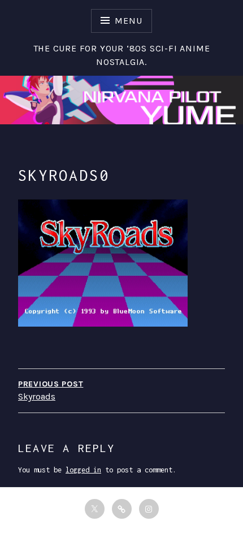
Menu (128, 20)
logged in (83, 470)
